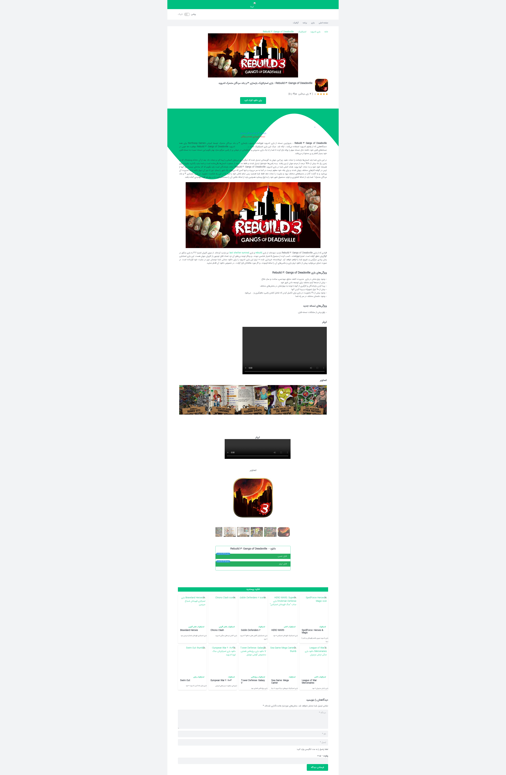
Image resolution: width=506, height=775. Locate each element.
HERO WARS (277, 630)
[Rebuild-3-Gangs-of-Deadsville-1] (312, 400)
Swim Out (185, 680)
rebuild (259, 253)
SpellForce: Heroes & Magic (312, 632)
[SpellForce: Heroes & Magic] (313, 609)
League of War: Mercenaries (309, 682)
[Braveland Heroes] (192, 609)
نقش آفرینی (223, 626)
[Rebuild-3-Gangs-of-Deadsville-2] (282, 400)
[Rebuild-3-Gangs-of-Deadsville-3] (253, 400)
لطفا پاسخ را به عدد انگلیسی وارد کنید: (312, 749)
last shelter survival (239, 253)
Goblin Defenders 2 (250, 630)
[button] (253, 14)
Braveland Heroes (189, 630)
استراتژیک (302, 32)
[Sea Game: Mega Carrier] (283, 659)
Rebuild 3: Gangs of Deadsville (278, 32)
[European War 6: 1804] (222, 659)
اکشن (286, 626)
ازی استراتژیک (242, 146)
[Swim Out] (192, 659)
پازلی (195, 677)
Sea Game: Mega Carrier (280, 682)
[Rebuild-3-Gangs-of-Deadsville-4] (223, 400)
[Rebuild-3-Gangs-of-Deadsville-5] (194, 400)
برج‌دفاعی (254, 677)
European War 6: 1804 (221, 680)
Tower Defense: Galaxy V (253, 682)
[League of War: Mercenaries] (313, 659)
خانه (326, 32)
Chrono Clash (217, 630)
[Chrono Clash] (222, 609)
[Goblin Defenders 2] (253, 609)
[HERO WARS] (283, 609)
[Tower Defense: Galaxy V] (253, 659)
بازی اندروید (315, 32)
